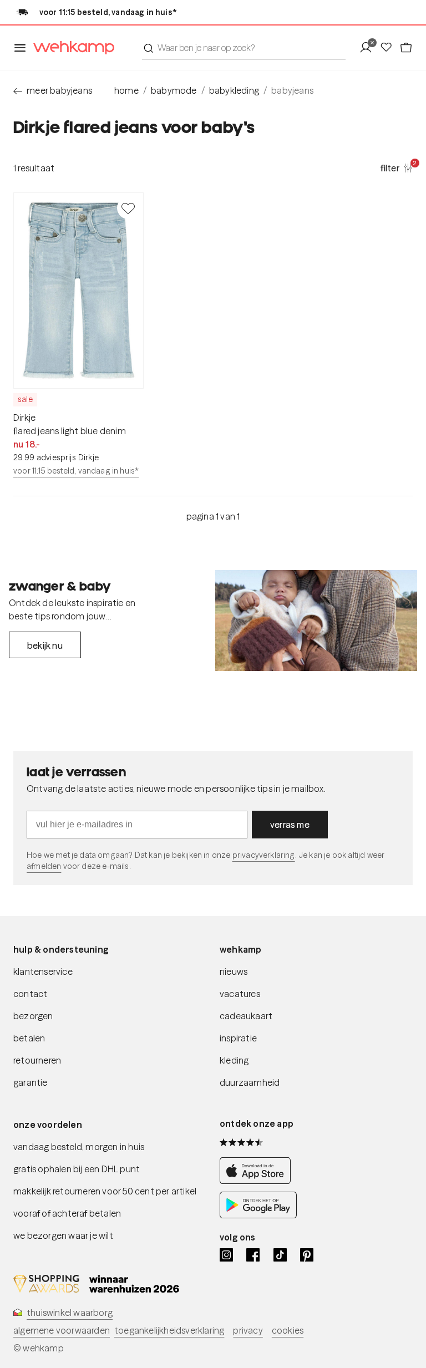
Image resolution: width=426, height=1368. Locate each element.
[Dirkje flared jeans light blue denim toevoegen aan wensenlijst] (128, 208)
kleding (234, 1060)
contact (30, 993)
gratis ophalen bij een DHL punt (76, 1168)
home (126, 90)
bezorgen (33, 1015)
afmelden (44, 866)
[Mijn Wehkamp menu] (369, 48)
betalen (29, 1038)
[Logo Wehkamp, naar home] (70, 48)
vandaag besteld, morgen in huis (78, 1146)
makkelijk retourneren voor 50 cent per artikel (104, 1191)
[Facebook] (253, 1255)
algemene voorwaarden (61, 1330)
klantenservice (43, 971)
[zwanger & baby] (316, 620)
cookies (287, 1330)
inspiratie (238, 1038)
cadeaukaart (246, 1015)
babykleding (234, 90)
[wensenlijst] (389, 48)
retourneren (37, 1060)
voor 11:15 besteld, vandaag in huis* (76, 471)
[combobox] (244, 47)
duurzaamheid (250, 1082)
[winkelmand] (406, 48)
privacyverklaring (263, 855)
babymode (174, 90)
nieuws (233, 971)
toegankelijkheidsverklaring (169, 1330)
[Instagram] (226, 1255)
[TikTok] (280, 1255)
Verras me (290, 824)
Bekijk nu (45, 645)
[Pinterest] (306, 1255)
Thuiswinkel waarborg (70, 1312)
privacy (247, 1330)
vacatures (240, 993)
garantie (30, 1082)
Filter (397, 167)
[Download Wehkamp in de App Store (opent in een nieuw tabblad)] (258, 1180)
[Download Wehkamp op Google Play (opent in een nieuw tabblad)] (258, 1214)
